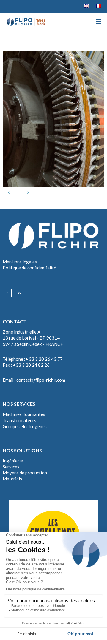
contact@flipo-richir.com (40, 380)
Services (11, 466)
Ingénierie (13, 460)
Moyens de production (25, 472)
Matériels (12, 478)
